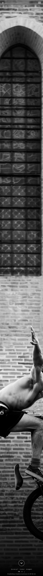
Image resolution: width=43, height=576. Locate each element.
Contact (22, 569)
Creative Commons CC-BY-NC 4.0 (26, 574)
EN (22, 571)
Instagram (29, 569)
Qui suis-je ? (14, 569)
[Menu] (39, 2)
